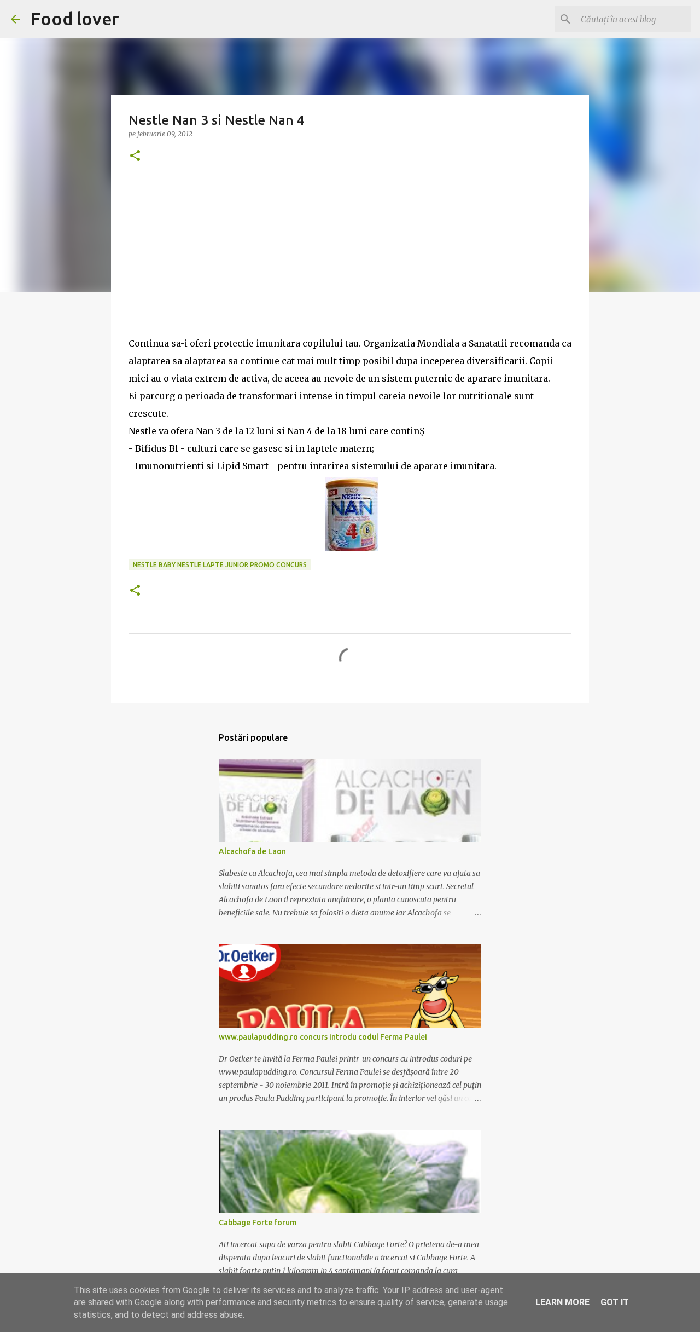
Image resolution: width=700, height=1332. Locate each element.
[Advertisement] (350, 258)
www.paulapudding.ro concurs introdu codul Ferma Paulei (323, 1037)
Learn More (562, 1302)
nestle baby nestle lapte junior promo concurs (220, 564)
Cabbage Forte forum (257, 1222)
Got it (614, 1302)
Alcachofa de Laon (252, 851)
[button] (135, 156)
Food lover (75, 18)
